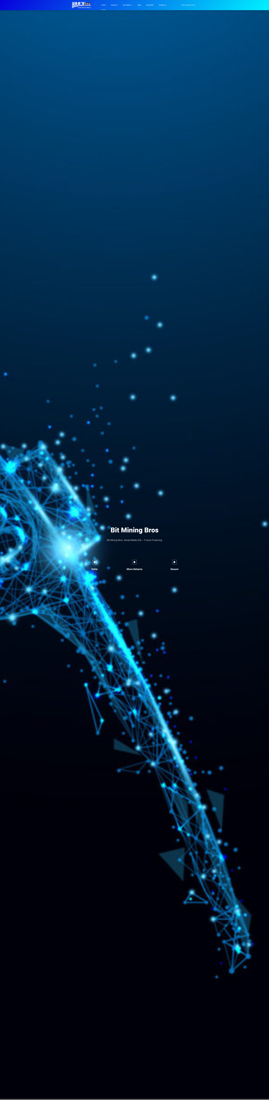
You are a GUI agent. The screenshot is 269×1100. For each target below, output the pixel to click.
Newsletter (150, 5)
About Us (114, 5)
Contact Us (163, 5)
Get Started (127, 5)
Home (104, 5)
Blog (139, 5)
